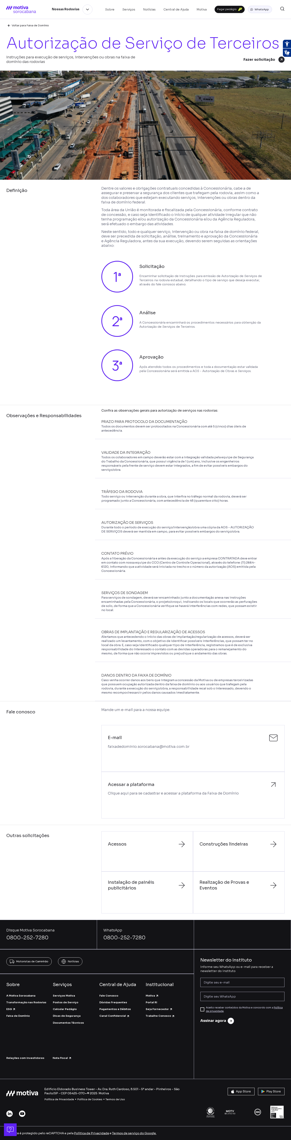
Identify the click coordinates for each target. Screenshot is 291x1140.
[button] (260, 9)
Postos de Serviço (65, 1002)
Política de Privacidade (59, 1099)
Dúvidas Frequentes (113, 1002)
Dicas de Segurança (67, 1016)
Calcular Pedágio (65, 1009)
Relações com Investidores (25, 1058)
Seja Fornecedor (157, 1009)
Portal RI (151, 1002)
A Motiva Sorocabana (20, 995)
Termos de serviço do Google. (134, 1133)
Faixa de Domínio (18, 1016)
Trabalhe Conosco (158, 1016)
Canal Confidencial (112, 1016)
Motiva (150, 995)
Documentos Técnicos (68, 1022)
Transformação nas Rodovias (26, 1002)
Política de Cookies (89, 1099)
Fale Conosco (108, 995)
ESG (9, 1009)
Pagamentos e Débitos (115, 1009)
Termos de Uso (115, 1099)
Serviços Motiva (64, 995)
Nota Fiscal (60, 1058)
